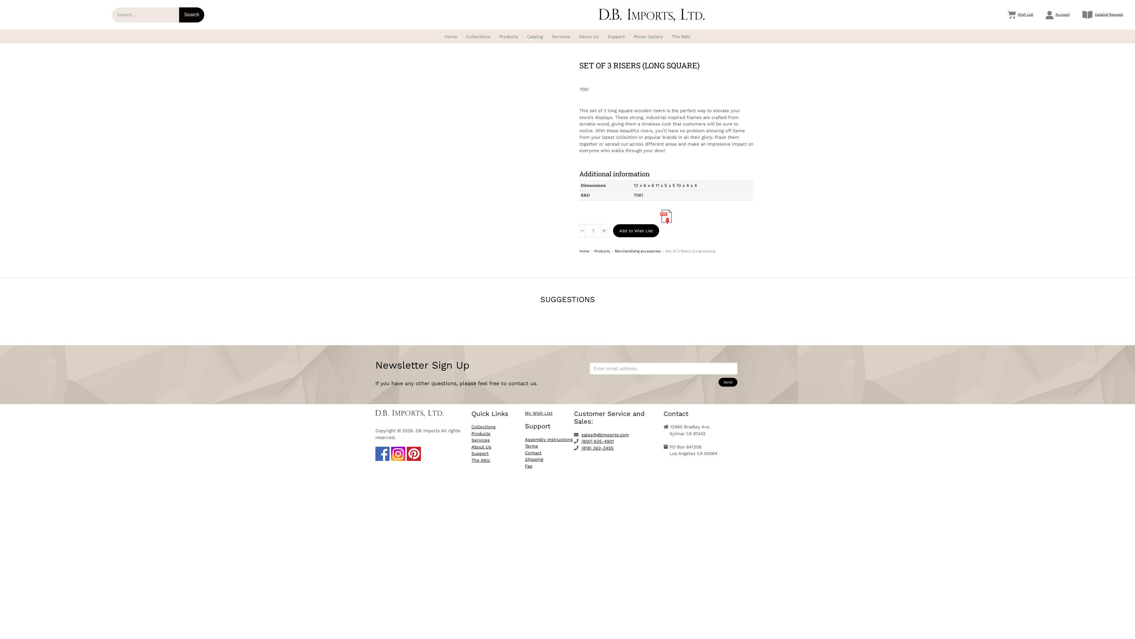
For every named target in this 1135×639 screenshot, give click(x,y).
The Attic (480, 460)
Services (480, 440)
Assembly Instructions (549, 439)
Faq (528, 466)
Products (480, 433)
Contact (533, 453)
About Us (481, 447)
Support (480, 453)
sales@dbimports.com (605, 435)
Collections (483, 427)
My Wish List (538, 413)
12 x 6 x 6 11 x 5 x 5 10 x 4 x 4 (665, 185)
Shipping (534, 459)
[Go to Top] (1126, 630)
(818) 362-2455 (597, 448)
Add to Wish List (636, 230)
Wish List (1025, 14)
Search (191, 14)
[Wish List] (1011, 14)
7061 (638, 195)
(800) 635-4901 (597, 441)
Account (1062, 14)
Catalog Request (1109, 14)
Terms (531, 446)
